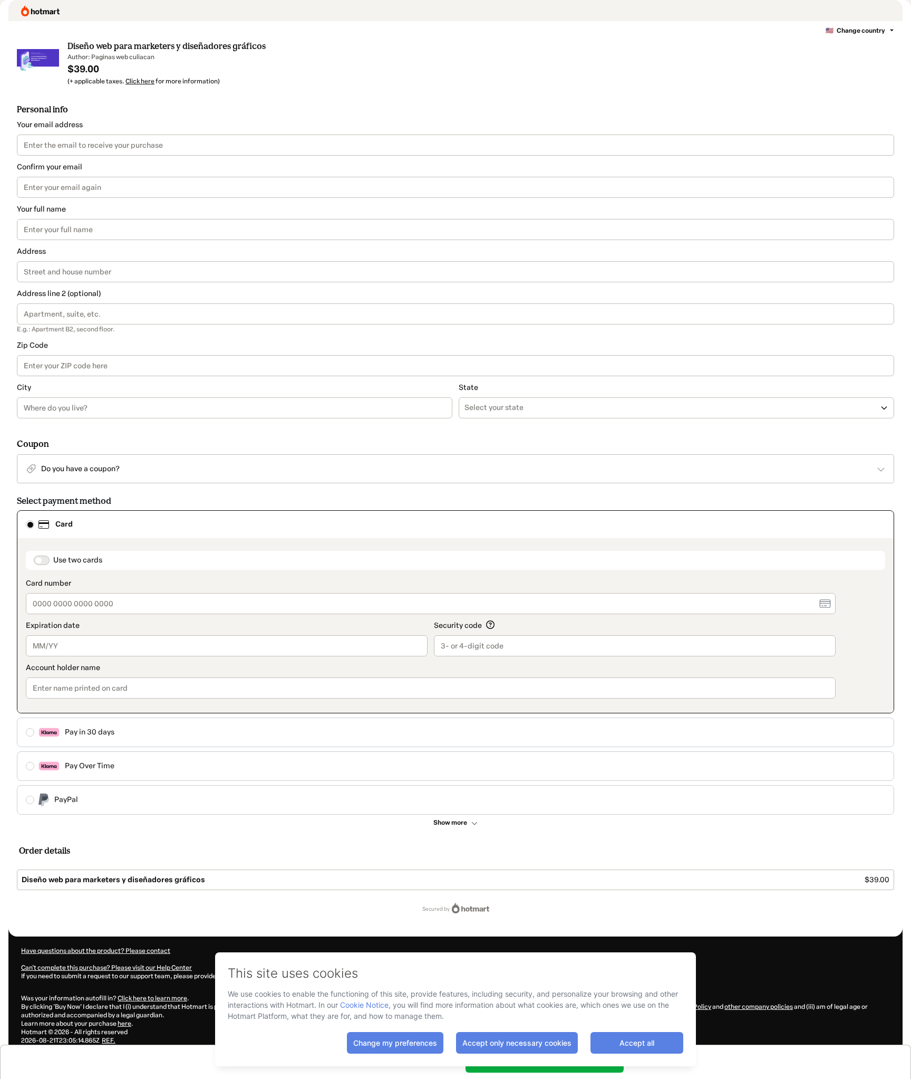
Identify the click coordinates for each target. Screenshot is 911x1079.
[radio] (30, 524)
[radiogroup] (455, 662)
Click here (139, 81)
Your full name (41, 209)
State (468, 387)
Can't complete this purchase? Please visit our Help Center (106, 967)
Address (31, 251)
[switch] (41, 560)
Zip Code (32, 345)
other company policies (758, 1006)
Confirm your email (49, 167)
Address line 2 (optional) (59, 293)
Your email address (50, 124)
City (24, 387)
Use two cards (77, 560)
